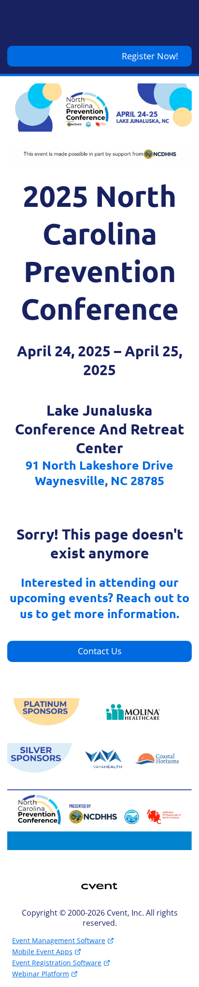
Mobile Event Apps (42, 951)
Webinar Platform (40, 973)
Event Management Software (58, 940)
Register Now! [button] (150, 56)
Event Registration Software (56, 962)
